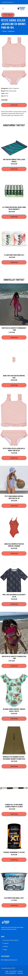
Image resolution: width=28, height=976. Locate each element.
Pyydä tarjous (7, 15)
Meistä (6, 946)
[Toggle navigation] (3, 8)
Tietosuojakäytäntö (10, 973)
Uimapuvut (11, 31)
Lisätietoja (14, 105)
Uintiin (5, 31)
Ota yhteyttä (13, 971)
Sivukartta (20, 973)
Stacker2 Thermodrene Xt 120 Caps (14, 852)
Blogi (5, 949)
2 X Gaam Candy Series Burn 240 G (14, 255)
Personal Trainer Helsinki (11, 940)
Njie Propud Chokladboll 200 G (14, 898)
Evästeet (20, 971)
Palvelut (6, 943)
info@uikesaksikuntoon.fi (10, 960)
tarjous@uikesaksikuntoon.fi (8, 2)
